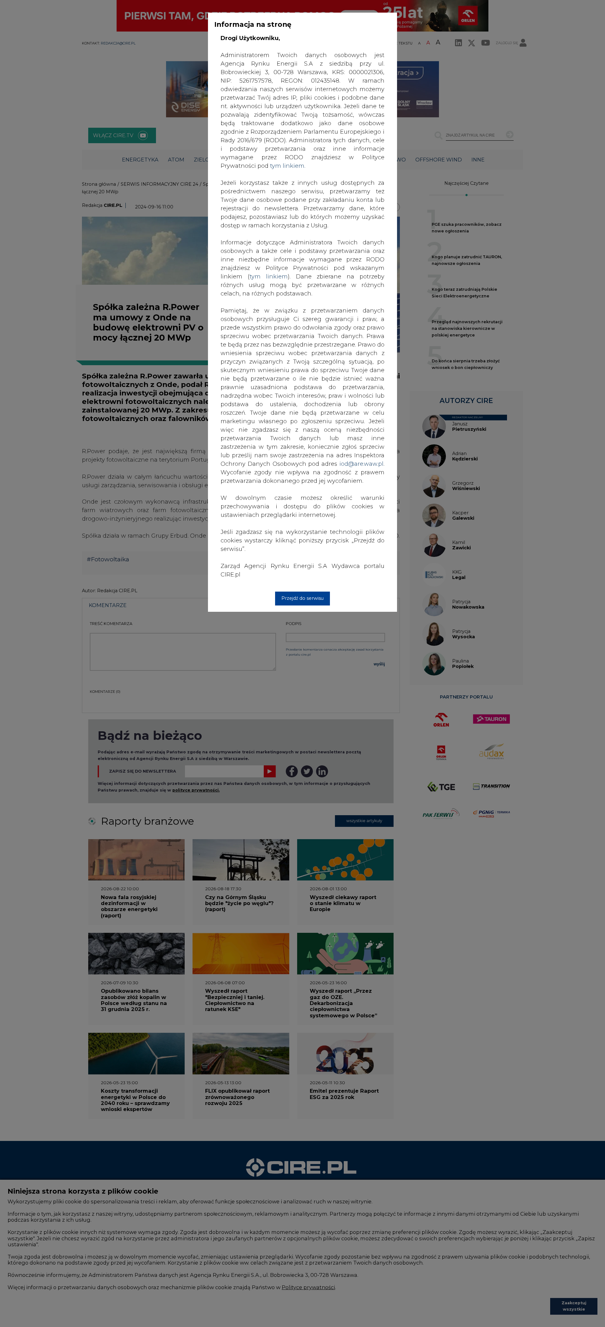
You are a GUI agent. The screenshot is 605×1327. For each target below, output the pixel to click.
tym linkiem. (287, 165)
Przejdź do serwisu (302, 598)
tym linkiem (269, 276)
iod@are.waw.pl (361, 463)
